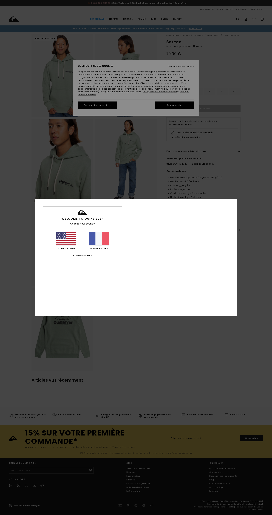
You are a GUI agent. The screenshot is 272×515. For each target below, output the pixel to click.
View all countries (82, 255)
